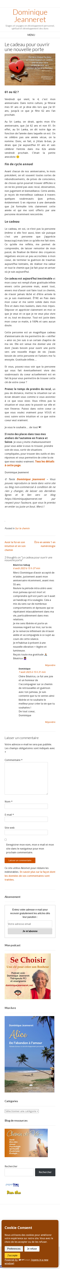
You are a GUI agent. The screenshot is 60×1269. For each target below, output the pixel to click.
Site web (10, 827)
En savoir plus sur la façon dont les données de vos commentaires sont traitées (30, 875)
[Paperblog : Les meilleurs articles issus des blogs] (12, 1186)
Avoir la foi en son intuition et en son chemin (15, 546)
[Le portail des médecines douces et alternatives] (14, 1193)
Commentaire (13, 759)
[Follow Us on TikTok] (26, 1216)
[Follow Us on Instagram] (40, 1216)
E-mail (9, 814)
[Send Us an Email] (12, 1216)
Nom (8, 801)
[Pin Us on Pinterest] (47, 1216)
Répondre (50, 665)
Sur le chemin (22, 528)
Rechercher (11, 1166)
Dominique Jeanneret (30, 15)
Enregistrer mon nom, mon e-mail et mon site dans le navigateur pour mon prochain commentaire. (30, 848)
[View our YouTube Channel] (33, 1216)
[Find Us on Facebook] (19, 1216)
